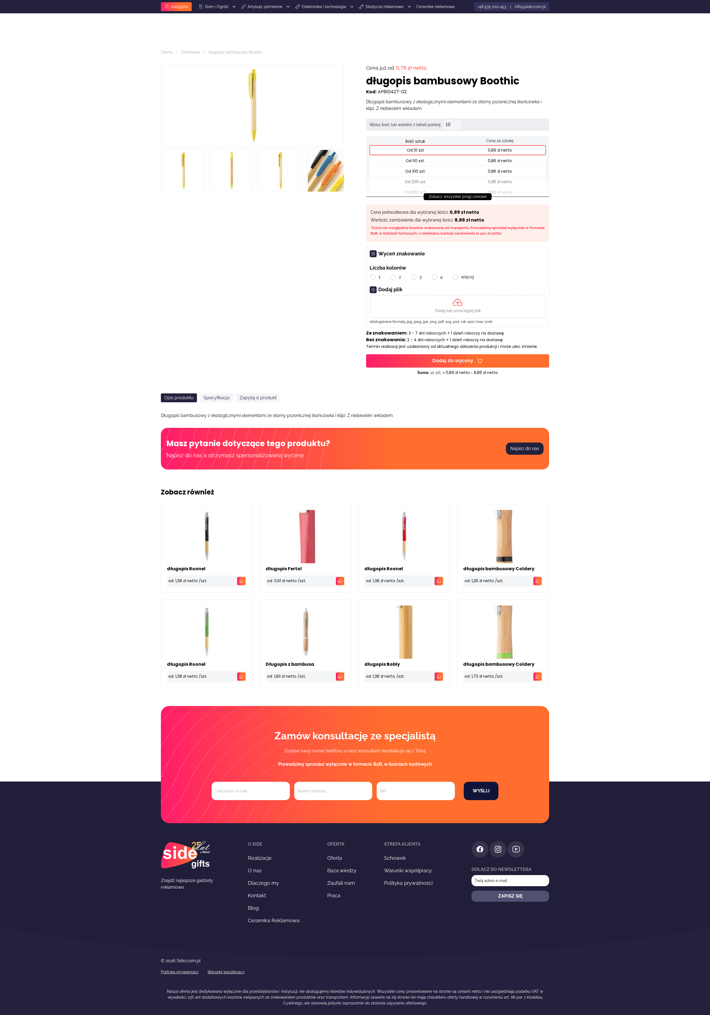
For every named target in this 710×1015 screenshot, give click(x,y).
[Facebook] (479, 850)
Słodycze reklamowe (385, 6)
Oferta (167, 52)
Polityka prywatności (408, 883)
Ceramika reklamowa (435, 6)
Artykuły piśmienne (265, 6)
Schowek (395, 858)
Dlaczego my (263, 883)
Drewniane (190, 52)
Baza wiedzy (341, 870)
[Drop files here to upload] (457, 306)
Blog (253, 908)
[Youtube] (516, 850)
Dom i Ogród (216, 6)
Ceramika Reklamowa (274, 920)
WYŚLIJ (481, 790)
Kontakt (257, 895)
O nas (255, 870)
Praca (333, 895)
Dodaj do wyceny (452, 360)
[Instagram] (498, 850)
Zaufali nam (341, 883)
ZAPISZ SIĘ (510, 896)
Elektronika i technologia (324, 6)
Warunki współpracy (408, 870)
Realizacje (260, 858)
